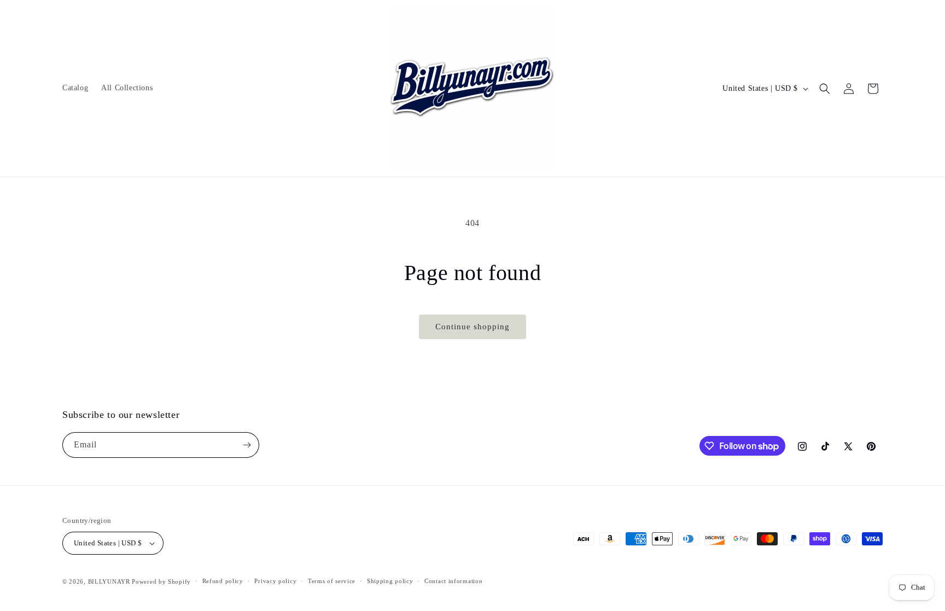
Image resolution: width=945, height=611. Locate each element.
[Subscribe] (247, 445)
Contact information (453, 581)
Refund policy (222, 581)
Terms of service (331, 581)
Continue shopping (472, 326)
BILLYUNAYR (110, 581)
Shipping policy (390, 581)
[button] (825, 89)
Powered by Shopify (161, 581)
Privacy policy (275, 581)
